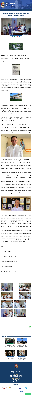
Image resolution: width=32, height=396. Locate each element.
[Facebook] (20, 391)
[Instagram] (21, 391)
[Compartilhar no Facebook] (12, 36)
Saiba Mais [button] (20, 394)
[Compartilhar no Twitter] (16, 36)
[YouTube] (22, 391)
